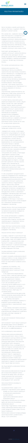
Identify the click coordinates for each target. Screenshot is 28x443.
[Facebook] (14, 430)
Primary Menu (25, 4)
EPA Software (15, 439)
